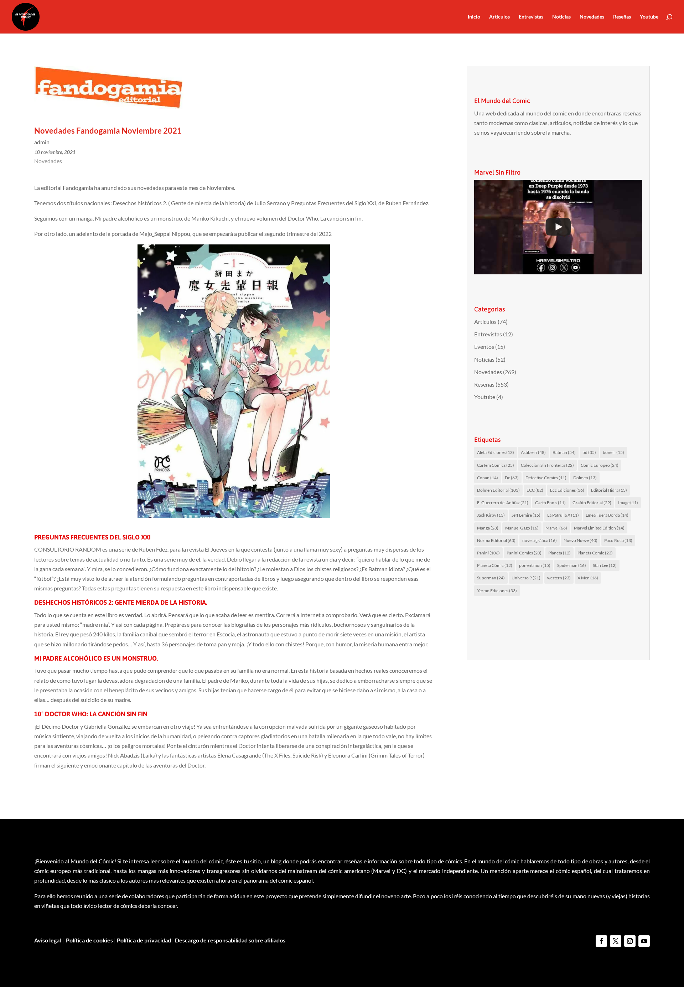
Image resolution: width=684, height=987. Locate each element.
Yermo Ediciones (497, 590)
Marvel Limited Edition (599, 528)
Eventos (484, 346)
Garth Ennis (550, 502)
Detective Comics (545, 477)
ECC (535, 490)
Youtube (649, 17)
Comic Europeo (599, 465)
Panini (488, 552)
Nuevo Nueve (580, 540)
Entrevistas (531, 17)
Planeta (559, 552)
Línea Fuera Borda (607, 515)
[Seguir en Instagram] (630, 941)
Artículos (499, 17)
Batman (564, 452)
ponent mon (534, 565)
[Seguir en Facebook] (601, 941)
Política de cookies (89, 940)
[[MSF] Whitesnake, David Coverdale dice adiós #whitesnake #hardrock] (558, 227)
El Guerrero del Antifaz (502, 502)
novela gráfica (539, 540)
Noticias (561, 17)
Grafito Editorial (591, 502)
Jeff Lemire (526, 515)
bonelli (613, 452)
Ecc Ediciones (567, 490)
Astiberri (533, 452)
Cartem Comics (495, 465)
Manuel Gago (522, 528)
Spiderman (571, 565)
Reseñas (622, 17)
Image (628, 502)
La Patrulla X (563, 515)
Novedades (592, 17)
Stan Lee (605, 565)
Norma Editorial (496, 540)
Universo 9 (526, 577)
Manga (487, 528)
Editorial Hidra (609, 490)
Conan (487, 477)
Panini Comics (524, 552)
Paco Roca (618, 540)
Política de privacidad (144, 940)
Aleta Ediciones (495, 452)
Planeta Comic (595, 552)
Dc (512, 477)
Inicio (474, 17)
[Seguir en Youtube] (644, 941)
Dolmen (585, 477)
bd (589, 452)
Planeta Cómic (494, 565)
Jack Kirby (491, 515)
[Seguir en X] (615, 941)
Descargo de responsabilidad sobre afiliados (230, 940)
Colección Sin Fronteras (547, 465)
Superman (491, 577)
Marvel (556, 528)
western (559, 577)
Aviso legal (47, 940)
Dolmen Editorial (498, 490)
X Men (587, 577)
